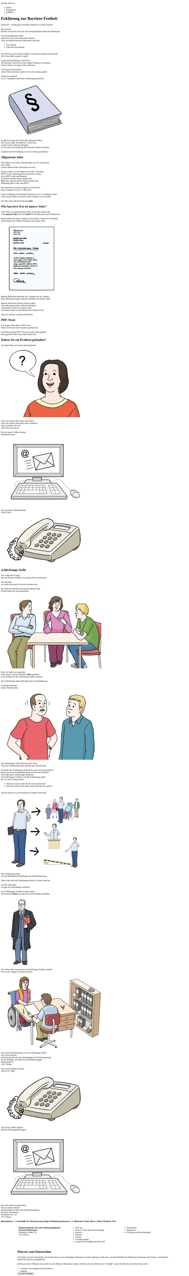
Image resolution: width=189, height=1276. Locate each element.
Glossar (78, 1237)
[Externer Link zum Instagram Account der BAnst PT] (129, 1239)
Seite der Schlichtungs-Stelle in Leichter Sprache (30, 880)
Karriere (78, 1232)
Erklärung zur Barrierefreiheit (139, 1232)
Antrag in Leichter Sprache (21, 972)
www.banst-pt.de (42, 163)
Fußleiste (9, 12)
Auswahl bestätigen (25, 1274)
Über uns (79, 1228)
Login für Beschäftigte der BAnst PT (90, 1242)
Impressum (131, 1230)
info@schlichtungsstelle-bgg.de (13, 1130)
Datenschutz (132, 1228)
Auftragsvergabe (82, 1239)
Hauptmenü (11, 10)
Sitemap (78, 1235)
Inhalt (8, 7)
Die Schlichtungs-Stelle (10, 874)
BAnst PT (5, 25)
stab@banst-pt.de (8, 434)
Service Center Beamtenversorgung (89, 1230)
